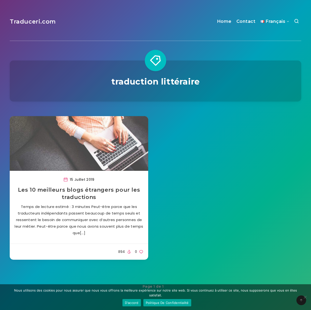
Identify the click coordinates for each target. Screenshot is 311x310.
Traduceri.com (33, 21)
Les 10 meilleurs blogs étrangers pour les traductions (79, 193)
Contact (246, 21)
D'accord (131, 303)
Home (224, 21)
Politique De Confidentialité (167, 303)
